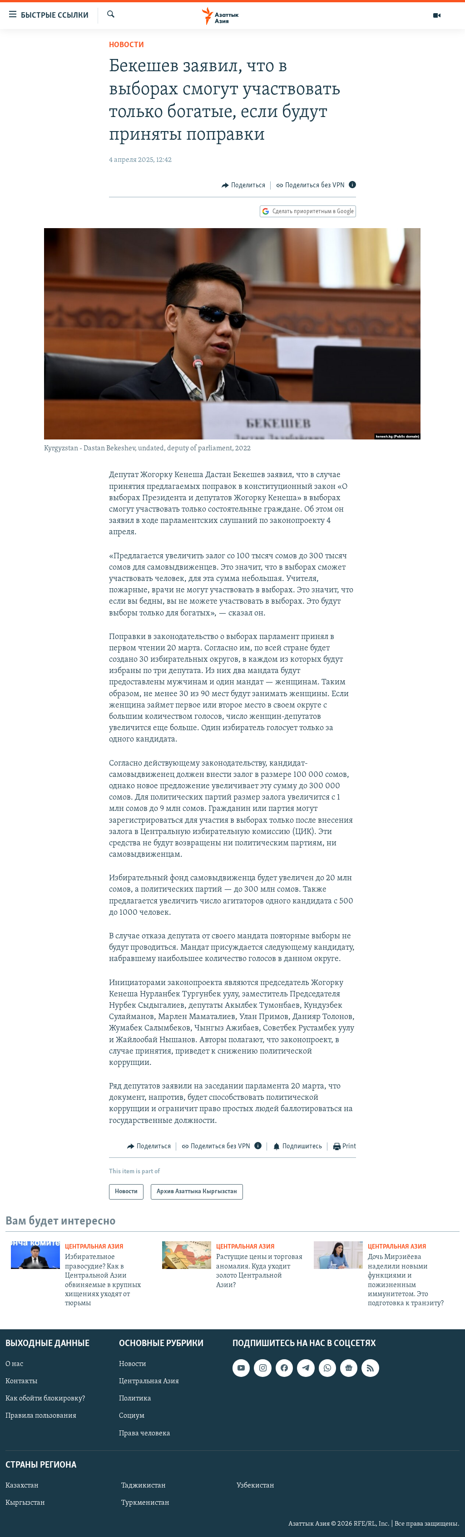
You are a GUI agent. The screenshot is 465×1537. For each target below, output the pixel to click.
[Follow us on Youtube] (241, 1367)
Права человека (144, 1433)
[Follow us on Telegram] (305, 1367)
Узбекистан (255, 1485)
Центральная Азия (94, 1247)
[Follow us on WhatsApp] (327, 1367)
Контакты (21, 1381)
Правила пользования (40, 1416)
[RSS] (370, 1367)
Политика (135, 1398)
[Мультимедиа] (436, 15)
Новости (126, 45)
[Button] (243, 185)
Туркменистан (145, 1503)
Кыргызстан (25, 1503)
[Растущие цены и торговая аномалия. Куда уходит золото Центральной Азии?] (186, 1255)
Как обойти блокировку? (45, 1398)
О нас (14, 1364)
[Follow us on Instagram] (262, 1367)
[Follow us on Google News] (348, 1367)
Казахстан (22, 1485)
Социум (131, 1416)
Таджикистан (143, 1485)
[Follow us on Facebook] (284, 1367)
